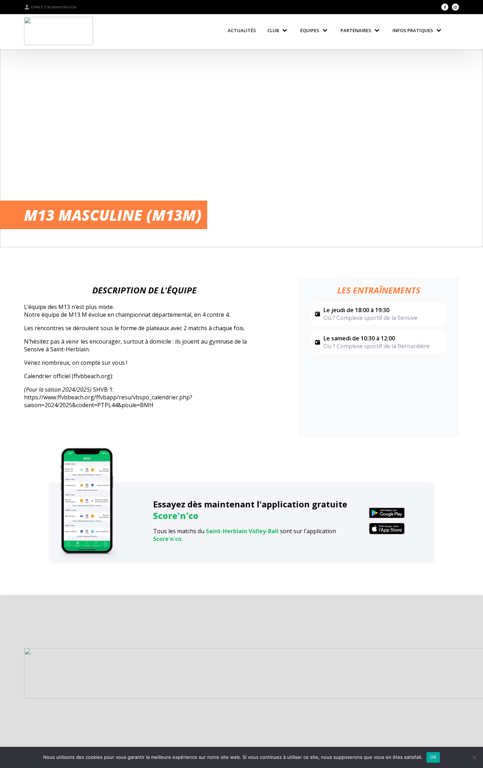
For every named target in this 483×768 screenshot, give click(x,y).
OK (433, 757)
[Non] (474, 757)
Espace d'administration (53, 7)
